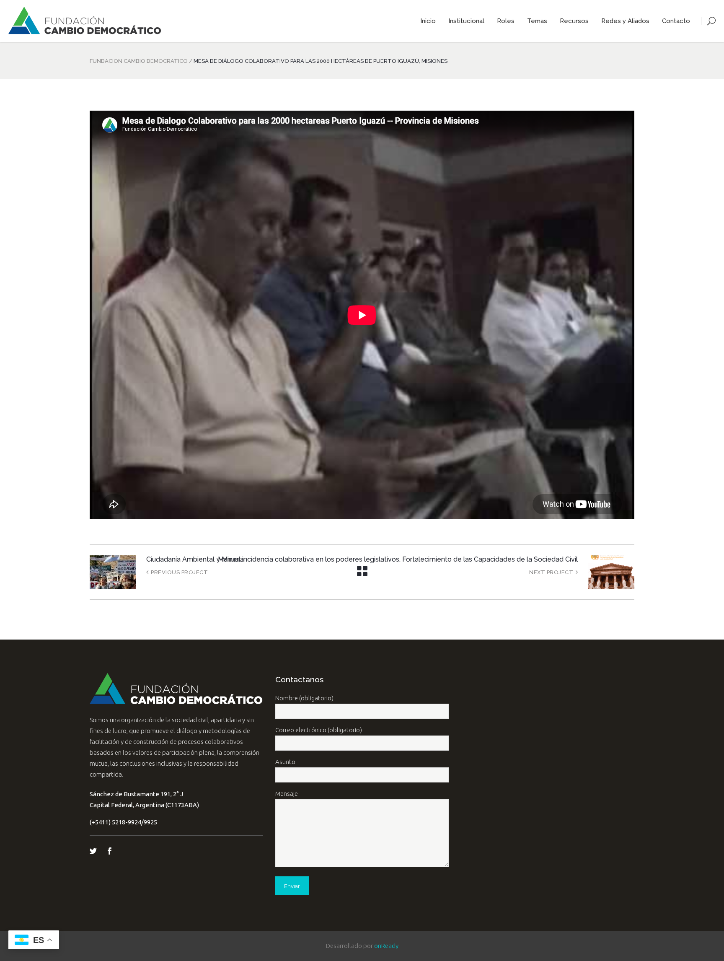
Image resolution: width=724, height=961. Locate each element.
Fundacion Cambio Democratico (139, 61)
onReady (386, 945)
